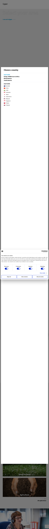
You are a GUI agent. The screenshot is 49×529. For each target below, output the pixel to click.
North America (8, 78)
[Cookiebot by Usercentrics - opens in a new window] (42, 251)
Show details (42, 273)
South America (8, 80)
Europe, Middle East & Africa (11, 76)
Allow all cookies (40, 276)
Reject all (9, 276)
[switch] (18, 269)
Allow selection (24, 276)
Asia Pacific (7, 74)
